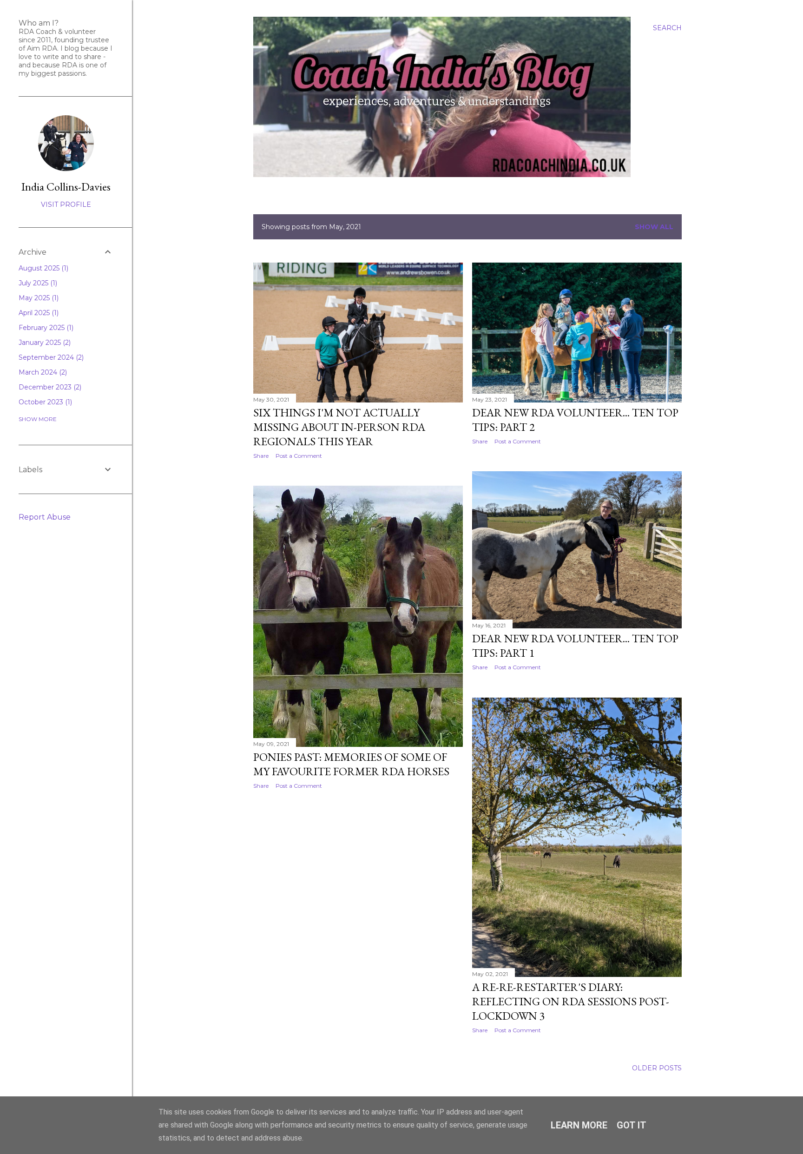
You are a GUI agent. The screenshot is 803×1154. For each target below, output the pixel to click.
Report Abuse (45, 517)
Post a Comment (299, 455)
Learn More (579, 1125)
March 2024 (42, 372)
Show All (654, 227)
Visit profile (66, 204)
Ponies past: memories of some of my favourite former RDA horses (351, 764)
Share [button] (261, 455)
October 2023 (44, 402)
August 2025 (42, 268)
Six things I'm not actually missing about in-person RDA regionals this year (339, 426)
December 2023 (49, 387)
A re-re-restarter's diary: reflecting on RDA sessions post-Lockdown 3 (570, 1001)
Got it (631, 1125)
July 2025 (37, 283)
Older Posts (657, 1068)
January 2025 (44, 342)
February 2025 (45, 327)
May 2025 (38, 298)
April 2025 (38, 313)
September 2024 (50, 357)
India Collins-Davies (66, 186)
